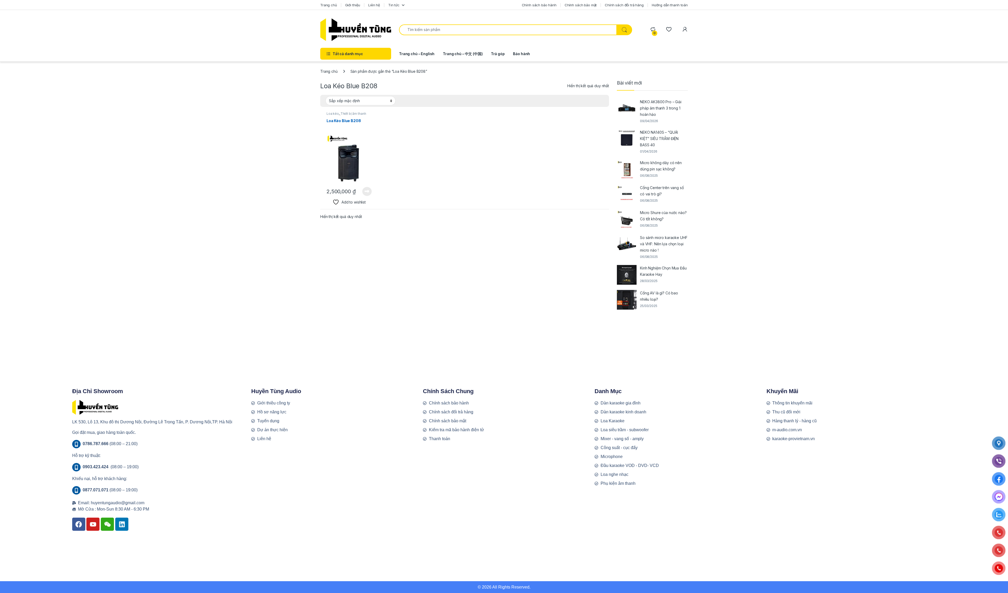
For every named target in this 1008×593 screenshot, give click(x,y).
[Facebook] (78, 524)
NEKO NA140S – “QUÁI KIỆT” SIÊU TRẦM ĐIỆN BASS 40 (659, 138)
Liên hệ (374, 5)
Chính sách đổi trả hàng (624, 5)
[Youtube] (92, 524)
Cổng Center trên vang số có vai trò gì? (662, 190)
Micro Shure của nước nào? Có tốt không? (663, 215)
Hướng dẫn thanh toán (670, 5)
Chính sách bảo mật (581, 5)
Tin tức (394, 5)
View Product (365, 191)
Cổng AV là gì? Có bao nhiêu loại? (659, 296)
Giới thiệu (352, 5)
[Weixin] (107, 524)
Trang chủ (328, 5)
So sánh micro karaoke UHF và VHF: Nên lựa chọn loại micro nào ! (663, 243)
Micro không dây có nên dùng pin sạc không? (661, 165)
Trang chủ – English (416, 53)
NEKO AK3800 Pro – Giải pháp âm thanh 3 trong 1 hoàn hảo (660, 108)
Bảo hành (521, 53)
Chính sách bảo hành (539, 5)
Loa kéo (333, 114)
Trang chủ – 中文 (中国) (462, 53)
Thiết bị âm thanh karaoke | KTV (346, 115)
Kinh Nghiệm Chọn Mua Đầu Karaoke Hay (663, 271)
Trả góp (498, 53)
